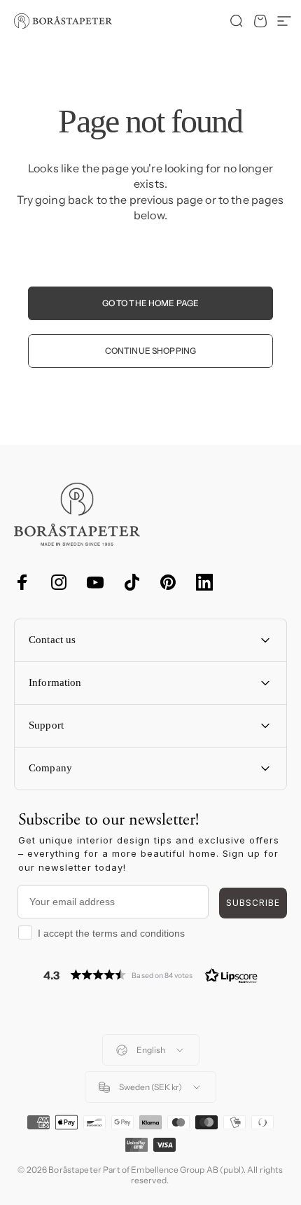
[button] (150, 975)
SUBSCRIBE (253, 902)
